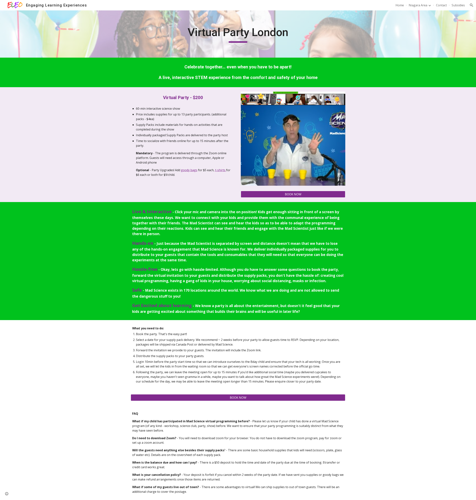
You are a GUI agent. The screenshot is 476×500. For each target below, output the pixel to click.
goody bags (189, 170)
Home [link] (399, 5)
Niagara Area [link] (418, 5)
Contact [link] (441, 5)
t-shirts (220, 170)
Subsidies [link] (458, 5)
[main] (238, 34)
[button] (471, 5)
